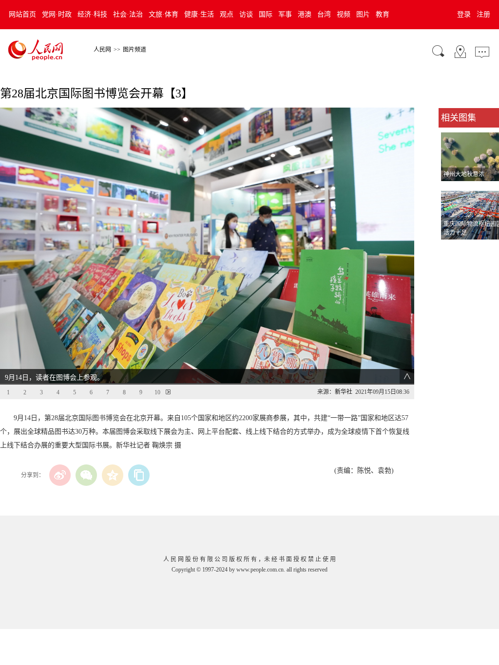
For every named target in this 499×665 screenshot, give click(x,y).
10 (157, 392)
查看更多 (452, 249)
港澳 (304, 14)
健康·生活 (199, 14)
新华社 (343, 391)
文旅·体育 (163, 14)
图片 (363, 14)
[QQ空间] (112, 475)
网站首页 (22, 14)
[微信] (86, 475)
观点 (226, 14)
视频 (343, 14)
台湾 (324, 14)
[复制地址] (139, 475)
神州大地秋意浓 (463, 174)
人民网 (102, 49)
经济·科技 (92, 14)
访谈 (246, 14)
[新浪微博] (60, 475)
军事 (285, 14)
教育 (382, 14)
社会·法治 (128, 14)
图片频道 (134, 49)
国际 (265, 14)
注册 (483, 14)
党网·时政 (57, 14)
